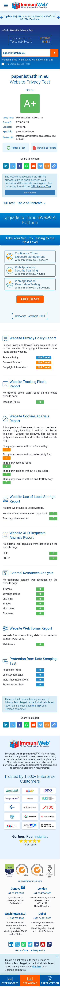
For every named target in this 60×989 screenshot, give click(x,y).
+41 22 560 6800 (15, 893)
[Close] (54, 14)
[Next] (58, 18)
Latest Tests (23, 64)
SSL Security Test (41, 186)
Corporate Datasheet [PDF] (30, 316)
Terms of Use (21, 950)
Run (54, 53)
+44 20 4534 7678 (42, 893)
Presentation (50, 983)
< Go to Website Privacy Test (17, 30)
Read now (35, 19)
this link (36, 966)
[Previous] (1, 18)
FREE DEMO (30, 299)
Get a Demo (30, 983)
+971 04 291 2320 (42, 918)
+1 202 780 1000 (15, 918)
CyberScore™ (10, 983)
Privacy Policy (38, 950)
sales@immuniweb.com (30, 881)
